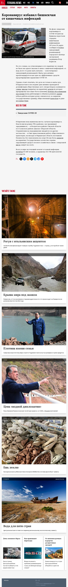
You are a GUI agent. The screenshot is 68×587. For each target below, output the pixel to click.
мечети (50, 89)
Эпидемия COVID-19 (27, 113)
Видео (19, 7)
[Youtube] (42, 158)
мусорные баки (22, 101)
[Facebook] (38, 158)
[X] (21, 158)
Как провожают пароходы (30, 540)
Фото (26, 7)
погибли (19, 152)
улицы (18, 89)
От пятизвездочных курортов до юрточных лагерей (53, 542)
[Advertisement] (34, 176)
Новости (4, 7)
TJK (33, 3)
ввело (18, 145)
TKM (37, 3)
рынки (59, 94)
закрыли (59, 138)
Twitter (61, 48)
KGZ (29, 3)
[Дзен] (31, 158)
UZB (42, 3)
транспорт (54, 98)
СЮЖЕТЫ (33, 7)
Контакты (6, 580)
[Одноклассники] (28, 158)
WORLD (48, 3)
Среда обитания (17, 24)
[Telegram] (35, 158)
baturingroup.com (47, 583)
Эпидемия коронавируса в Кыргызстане (33, 24)
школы (24, 89)
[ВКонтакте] (24, 158)
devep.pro (43, 585)
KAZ (24, 3)
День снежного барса (11, 539)
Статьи (12, 7)
